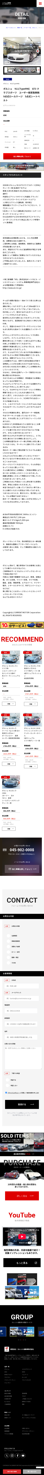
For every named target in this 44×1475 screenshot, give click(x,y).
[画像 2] (18, 70)
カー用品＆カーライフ (28, 1415)
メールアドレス (13, 992)
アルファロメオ (26, 1380)
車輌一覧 (19, 27)
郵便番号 (7, 1018)
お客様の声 (7, 1399)
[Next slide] (37, 51)
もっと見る (22, 1263)
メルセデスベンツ (27, 1369)
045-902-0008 (22, 849)
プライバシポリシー (14, 1093)
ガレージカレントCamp (29, 1417)
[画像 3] (25, 70)
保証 (23, 1404)
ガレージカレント (11, 27)
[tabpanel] (22, 1332)
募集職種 (6, 1431)
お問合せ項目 (13, 926)
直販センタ (7, 1417)
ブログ (24, 1396)
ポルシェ (34, 27)
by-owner (7, 1401)
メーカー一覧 (27, 27)
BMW (23, 1372)
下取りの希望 (13, 1073)
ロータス (24, 1377)
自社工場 (6, 1415)
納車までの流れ (26, 1401)
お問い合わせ (25, 1428)
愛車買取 (24, 1393)
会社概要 (6, 1428)
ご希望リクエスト (27, 1399)
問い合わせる (32, 1471)
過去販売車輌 (8, 1396)
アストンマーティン (9, 1380)
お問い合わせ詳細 (10, 1044)
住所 (6, 1031)
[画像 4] (33, 70)
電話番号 (7, 1005)
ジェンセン (7, 1383)
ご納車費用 (7, 1404)
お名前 (11, 980)
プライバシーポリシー (28, 1431)
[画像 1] (11, 70)
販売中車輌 (7, 1393)
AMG (5, 1372)
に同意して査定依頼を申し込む (23, 1093)
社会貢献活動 (25, 1434)
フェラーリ (25, 1374)
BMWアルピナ (8, 1374)
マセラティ (7, 1377)
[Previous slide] (5, 70)
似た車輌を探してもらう (22, 156)
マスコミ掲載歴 (8, 1434)
